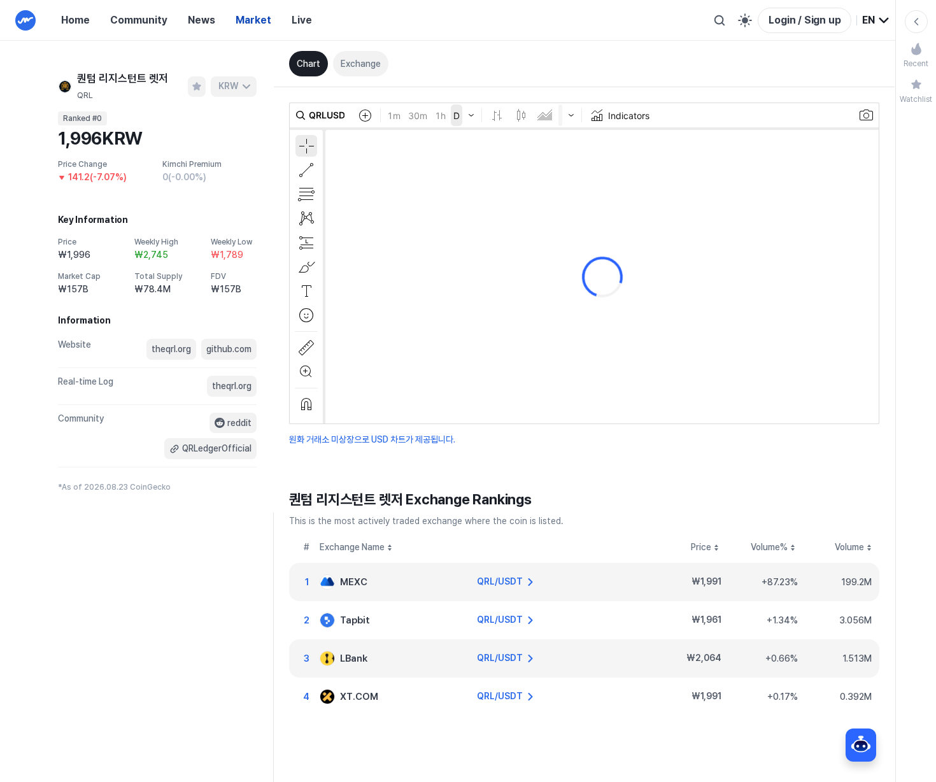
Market (253, 20)
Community (138, 20)
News (201, 20)
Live (302, 20)
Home (75, 20)
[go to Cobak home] (25, 20)
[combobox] (876, 20)
